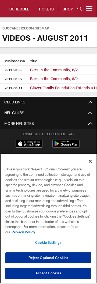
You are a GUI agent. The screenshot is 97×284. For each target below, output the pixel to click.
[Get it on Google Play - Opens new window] (65, 146)
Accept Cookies (48, 273)
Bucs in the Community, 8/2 (54, 70)
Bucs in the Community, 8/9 (54, 78)
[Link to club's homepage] (4, 6)
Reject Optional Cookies (48, 258)
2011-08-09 (13, 79)
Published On (15, 61)
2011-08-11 (13, 88)
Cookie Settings (48, 242)
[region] (48, 218)
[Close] (90, 161)
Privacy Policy (23, 232)
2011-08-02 (13, 70)
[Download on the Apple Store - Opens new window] (29, 144)
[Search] (79, 8)
